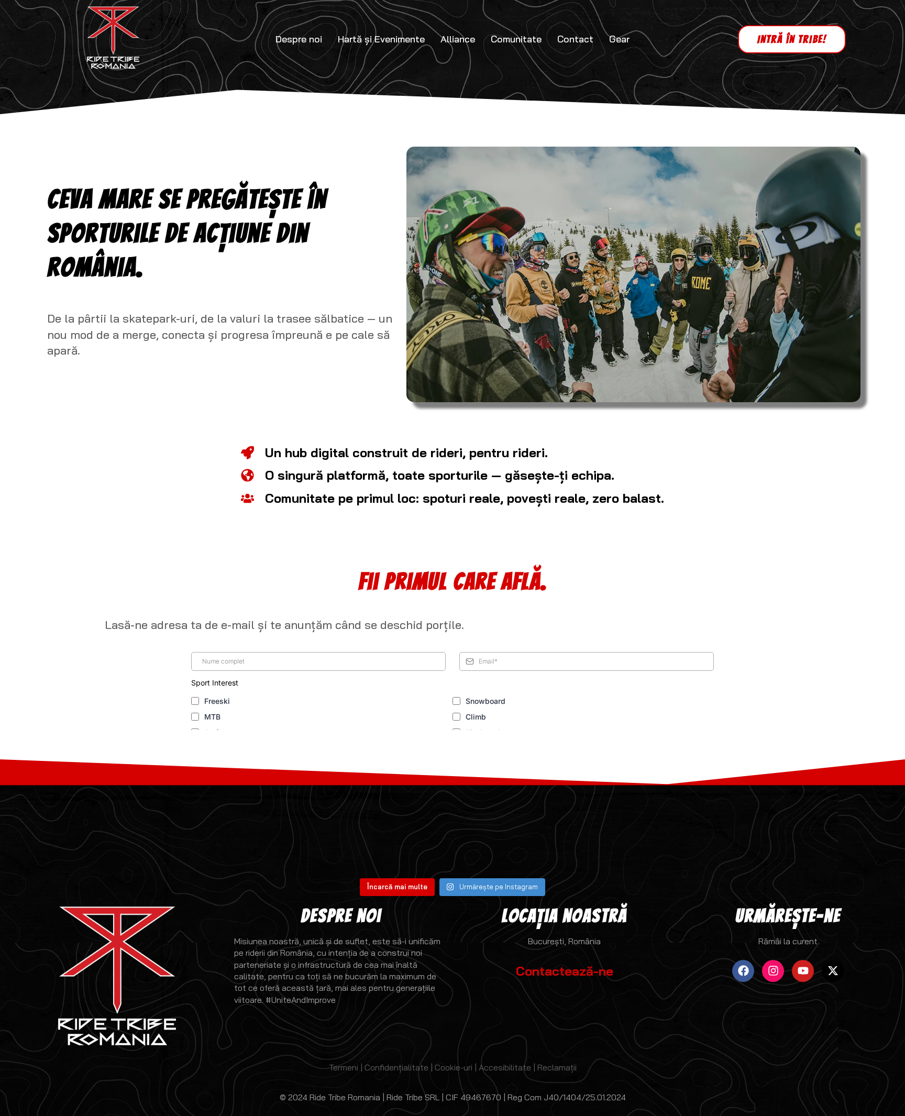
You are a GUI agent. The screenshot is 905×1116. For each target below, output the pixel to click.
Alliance (457, 39)
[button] (792, 39)
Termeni (343, 1067)
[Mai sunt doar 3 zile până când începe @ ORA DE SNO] (75, 827)
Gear (619, 39)
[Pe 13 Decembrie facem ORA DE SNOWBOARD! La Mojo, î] (226, 827)
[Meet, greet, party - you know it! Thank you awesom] (678, 827)
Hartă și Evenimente (381, 39)
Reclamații (557, 1067)
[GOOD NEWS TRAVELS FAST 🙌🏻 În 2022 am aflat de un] (829, 827)
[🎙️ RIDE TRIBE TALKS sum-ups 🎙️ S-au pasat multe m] (527, 827)
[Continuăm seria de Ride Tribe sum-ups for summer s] (377, 827)
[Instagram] (773, 971)
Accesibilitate (506, 1067)
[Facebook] (743, 971)
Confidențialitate (396, 1067)
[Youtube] (803, 971)
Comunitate (516, 39)
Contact (575, 39)
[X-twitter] (833, 971)
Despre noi (298, 39)
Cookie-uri (453, 1067)
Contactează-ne (564, 971)
